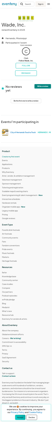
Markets (5, 257)
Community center (10, 280)
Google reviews (8, 218)
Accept (20, 417)
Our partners (7, 292)
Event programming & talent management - (22, 195)
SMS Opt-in (7, 346)
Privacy (5, 353)
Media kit (6, 307)
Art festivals (7, 234)
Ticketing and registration (12, 187)
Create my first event (11, 156)
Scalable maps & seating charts (15, 191)
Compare (6, 288)
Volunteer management (12, 180)
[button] (26, 4)
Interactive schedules (11, 199)
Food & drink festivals (11, 230)
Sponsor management (11, 183)
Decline (32, 417)
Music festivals (8, 253)
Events (5, 160)
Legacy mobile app (10, 210)
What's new (7, 311)
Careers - (11, 338)
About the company (10, 330)
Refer (4, 272)
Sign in (40, 4)
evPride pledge (8, 299)
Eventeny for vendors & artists (14, 319)
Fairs (4, 241)
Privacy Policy (17, 412)
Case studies (7, 284)
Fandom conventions (11, 245)
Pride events (7, 249)
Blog (4, 303)
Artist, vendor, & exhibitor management (18, 176)
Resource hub (8, 315)
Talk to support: (9, 374)
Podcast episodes (9, 295)
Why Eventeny (8, 172)
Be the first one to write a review (26, 101)
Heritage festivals (9, 261)
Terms (4, 350)
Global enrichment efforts (13, 334)
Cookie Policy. (36, 412)
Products (6, 168)
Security (5, 361)
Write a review (42, 86)
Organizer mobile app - (13, 207)
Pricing (5, 214)
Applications (7, 164)
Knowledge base (9, 276)
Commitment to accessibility (14, 342)
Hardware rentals (9, 203)
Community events (10, 238)
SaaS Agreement (9, 357)
